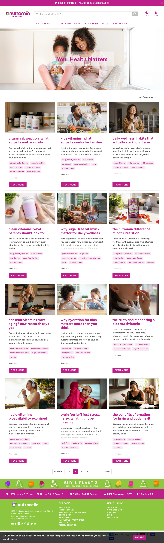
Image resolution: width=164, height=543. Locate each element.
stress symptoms (91, 443)
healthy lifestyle (138, 443)
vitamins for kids (33, 171)
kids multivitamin (142, 344)
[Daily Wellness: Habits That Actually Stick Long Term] (134, 117)
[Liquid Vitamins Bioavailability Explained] (30, 394)
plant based (66, 164)
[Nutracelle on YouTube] (34, 524)
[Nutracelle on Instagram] (19, 524)
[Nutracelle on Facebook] (15, 524)
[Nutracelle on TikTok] (28, 524)
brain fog (65, 443)
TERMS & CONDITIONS (68, 525)
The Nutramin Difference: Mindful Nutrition (131, 231)
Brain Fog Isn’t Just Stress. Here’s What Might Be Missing (80, 418)
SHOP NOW (43, 23)
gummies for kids (37, 163)
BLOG (105, 23)
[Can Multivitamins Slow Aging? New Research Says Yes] (30, 299)
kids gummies (148, 163)
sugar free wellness (134, 258)
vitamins (13, 357)
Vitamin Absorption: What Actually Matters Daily (29, 140)
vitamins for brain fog (70, 447)
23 (98, 471)
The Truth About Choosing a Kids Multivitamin (133, 322)
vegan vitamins (119, 262)
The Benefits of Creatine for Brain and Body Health (132, 416)
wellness (150, 262)
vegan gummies (137, 167)
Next (107, 471)
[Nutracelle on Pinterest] (25, 524)
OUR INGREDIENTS (69, 23)
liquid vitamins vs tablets (19, 443)
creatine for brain (134, 439)
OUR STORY (91, 23)
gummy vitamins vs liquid (19, 439)
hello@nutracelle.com (26, 516)
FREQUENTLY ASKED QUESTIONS (72, 512)
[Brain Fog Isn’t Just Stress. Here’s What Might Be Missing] (82, 394)
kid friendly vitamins (142, 254)
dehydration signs (81, 348)
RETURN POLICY (65, 517)
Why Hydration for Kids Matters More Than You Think (79, 324)
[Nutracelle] (18, 14)
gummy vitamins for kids (123, 344)
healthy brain (77, 443)
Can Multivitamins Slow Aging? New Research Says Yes (29, 324)
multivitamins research (39, 348)
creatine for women (121, 443)
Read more (17, 184)
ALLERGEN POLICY (66, 510)
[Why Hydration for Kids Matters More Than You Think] (82, 299)
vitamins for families (136, 262)
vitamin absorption (17, 171)
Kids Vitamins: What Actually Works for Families (82, 140)
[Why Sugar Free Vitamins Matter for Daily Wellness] (82, 208)
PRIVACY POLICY (66, 522)
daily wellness (133, 163)
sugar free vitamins (33, 167)
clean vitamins (36, 254)
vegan (94, 164)
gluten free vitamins (69, 254)
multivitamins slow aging (19, 353)
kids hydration (67, 353)
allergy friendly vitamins (19, 163)
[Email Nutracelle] (12, 524)
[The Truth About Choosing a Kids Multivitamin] (134, 299)
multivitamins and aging (19, 348)
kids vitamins (88, 160)
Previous (58, 471)
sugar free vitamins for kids (90, 258)
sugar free (84, 254)
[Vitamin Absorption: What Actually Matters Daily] (30, 117)
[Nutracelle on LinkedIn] (22, 524)
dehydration (66, 348)
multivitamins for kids (122, 349)
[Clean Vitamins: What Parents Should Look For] (30, 208)
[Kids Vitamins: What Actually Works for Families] (82, 117)
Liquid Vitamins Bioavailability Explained (28, 416)
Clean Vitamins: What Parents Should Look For (27, 231)
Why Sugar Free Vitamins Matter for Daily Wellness (80, 231)
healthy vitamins (16, 167)
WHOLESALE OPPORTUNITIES (71, 520)
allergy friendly (119, 163)
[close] (161, 3)
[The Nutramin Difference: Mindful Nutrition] (134, 208)
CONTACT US (120, 23)
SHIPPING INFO (65, 515)
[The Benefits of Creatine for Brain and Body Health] (134, 394)
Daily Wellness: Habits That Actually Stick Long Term (133, 140)
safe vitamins (15, 258)
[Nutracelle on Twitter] (31, 524)
